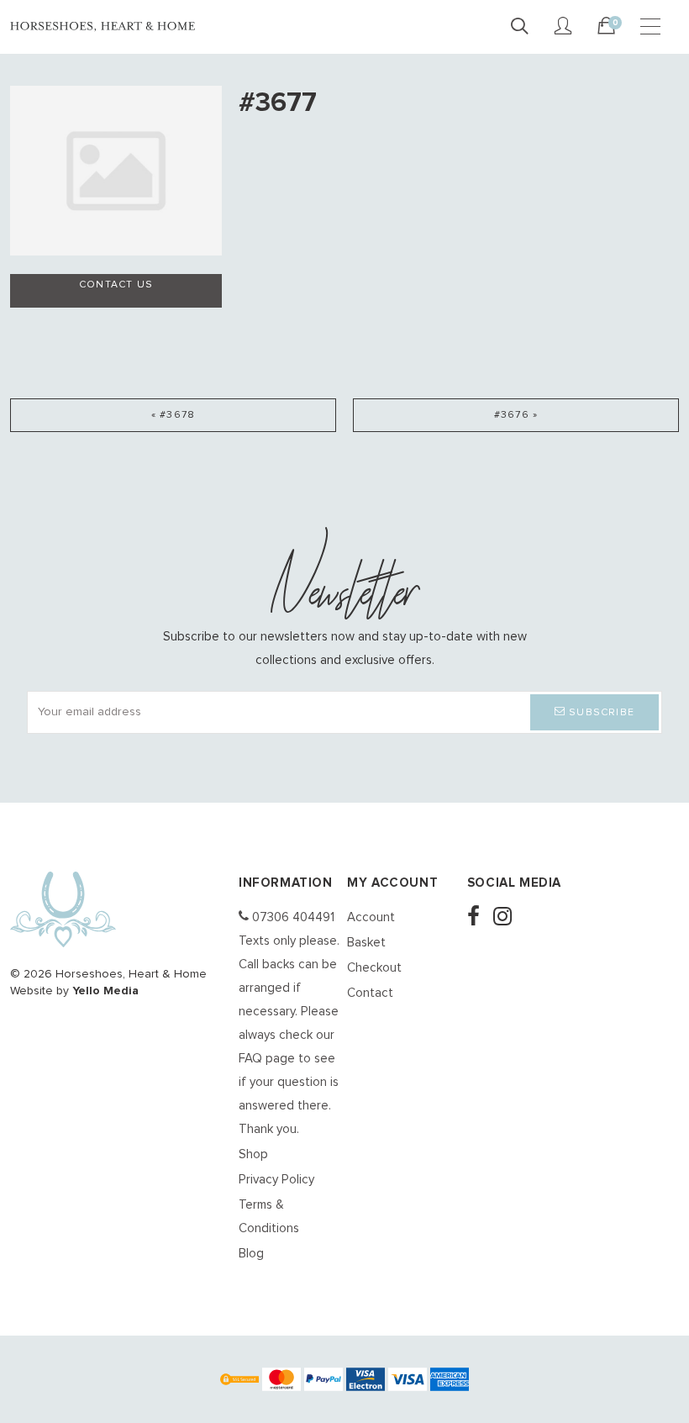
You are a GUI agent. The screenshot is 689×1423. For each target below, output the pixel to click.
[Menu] (650, 27)
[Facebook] (478, 918)
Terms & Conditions (269, 1217)
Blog (251, 1253)
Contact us (116, 285)
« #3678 (173, 415)
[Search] (519, 27)
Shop (253, 1154)
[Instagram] (507, 918)
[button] (594, 712)
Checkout (374, 968)
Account (371, 917)
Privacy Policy (276, 1179)
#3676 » (516, 415)
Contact (370, 993)
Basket (366, 942)
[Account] (563, 27)
